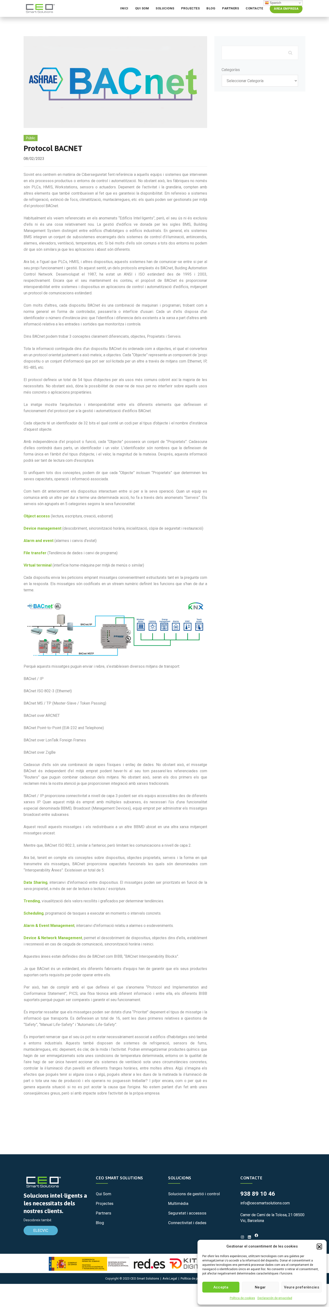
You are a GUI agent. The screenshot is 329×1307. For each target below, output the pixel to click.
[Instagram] (242, 1237)
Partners (230, 8)
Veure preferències (301, 1287)
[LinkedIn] (249, 1237)
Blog (210, 8)
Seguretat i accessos (187, 1213)
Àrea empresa (286, 8)
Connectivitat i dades (187, 1222)
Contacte (254, 8)
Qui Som (103, 1193)
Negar (260, 1287)
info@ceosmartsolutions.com (265, 1203)
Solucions (165, 8)
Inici (124, 8)
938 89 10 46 (257, 1193)
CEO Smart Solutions (144, 1278)
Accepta (220, 1287)
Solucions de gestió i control (194, 1193)
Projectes (190, 8)
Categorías (231, 69)
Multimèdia (178, 1203)
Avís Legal (170, 1278)
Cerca (289, 53)
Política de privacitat (195, 1278)
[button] (319, 1246)
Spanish (275, 3)
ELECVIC (40, 1230)
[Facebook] (256, 1235)
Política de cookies (242, 1298)
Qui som (142, 8)
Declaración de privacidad (274, 1298)
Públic (30, 138)
